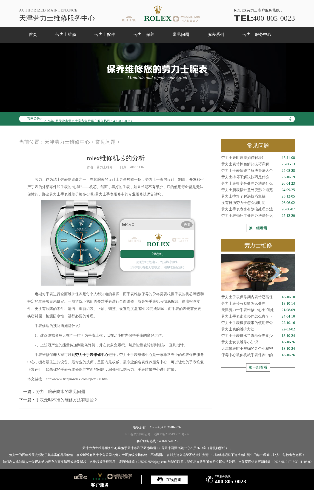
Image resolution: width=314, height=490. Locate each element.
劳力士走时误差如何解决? (258, 158)
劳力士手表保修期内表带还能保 (258, 297)
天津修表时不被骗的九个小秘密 (258, 348)
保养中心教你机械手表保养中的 (258, 355)
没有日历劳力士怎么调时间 (258, 203)
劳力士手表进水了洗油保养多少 (258, 336)
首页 (33, 34)
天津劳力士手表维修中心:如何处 (258, 310)
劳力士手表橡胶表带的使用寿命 (258, 323)
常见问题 (181, 34)
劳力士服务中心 (257, 34)
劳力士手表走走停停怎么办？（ (258, 316)
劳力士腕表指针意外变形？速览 (258, 190)
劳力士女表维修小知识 (258, 342)
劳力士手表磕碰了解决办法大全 (258, 170)
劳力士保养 (144, 34)
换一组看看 (258, 228)
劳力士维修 (65, 34)
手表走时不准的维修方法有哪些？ (67, 400)
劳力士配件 (104, 34)
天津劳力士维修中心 (67, 142)
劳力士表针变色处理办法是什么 (258, 183)
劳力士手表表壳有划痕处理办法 (258, 209)
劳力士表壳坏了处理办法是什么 (258, 216)
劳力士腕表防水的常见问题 (60, 391)
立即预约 (157, 254)
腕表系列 (216, 34)
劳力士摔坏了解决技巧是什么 (258, 177)
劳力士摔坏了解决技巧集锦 (258, 196)
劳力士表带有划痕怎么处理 (258, 303)
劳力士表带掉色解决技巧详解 (258, 164)
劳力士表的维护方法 (258, 329)
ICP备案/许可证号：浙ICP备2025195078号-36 (157, 434)
